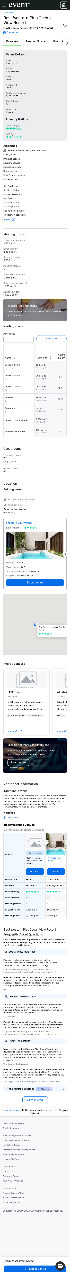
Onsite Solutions (11, 1128)
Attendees (9, 333)
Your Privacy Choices (13, 1181)
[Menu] (3, 5)
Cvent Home (9, 1166)
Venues (9, 12)
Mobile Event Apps (11, 1145)
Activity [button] (60, 715)
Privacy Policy (9, 1188)
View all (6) (9, 219)
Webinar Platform (11, 1159)
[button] (30, 338)
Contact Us (8, 1171)
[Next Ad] (65, 554)
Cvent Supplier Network (14, 1123)
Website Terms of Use (13, 1198)
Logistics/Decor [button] (35, 715)
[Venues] (63, 5)
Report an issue (10, 1110)
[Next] (66, 42)
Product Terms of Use (13, 1193)
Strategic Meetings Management (19, 1150)
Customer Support (12, 1176)
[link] (26, 679)
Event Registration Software (17, 1140)
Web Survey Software (13, 1154)
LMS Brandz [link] (15, 692)
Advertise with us (11, 1202)
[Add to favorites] (65, 25)
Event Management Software (17, 1135)
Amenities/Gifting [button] (16, 715)
